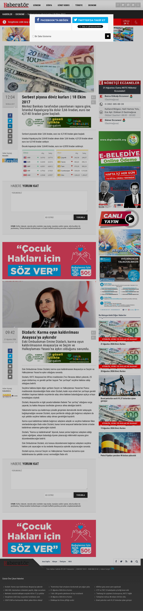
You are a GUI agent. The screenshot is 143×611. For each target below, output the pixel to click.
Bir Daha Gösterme (42, 36)
